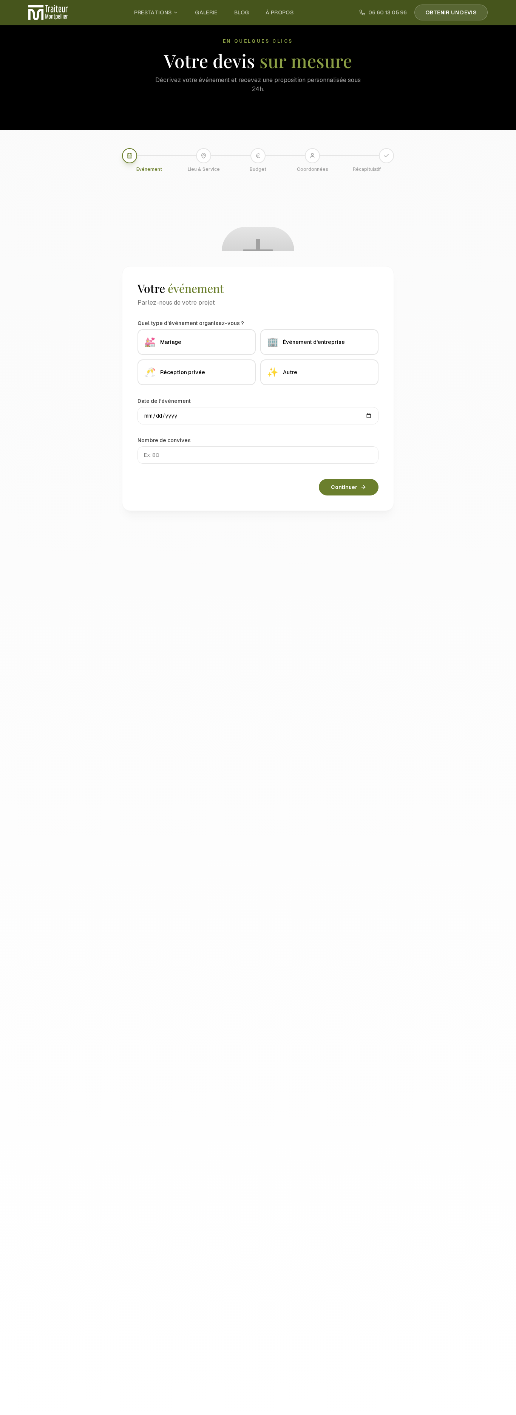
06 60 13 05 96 (387, 12)
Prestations (153, 12)
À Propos (280, 12)
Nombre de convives (164, 440)
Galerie (206, 12)
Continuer (344, 487)
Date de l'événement (164, 401)
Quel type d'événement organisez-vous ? (190, 323)
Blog (241, 12)
